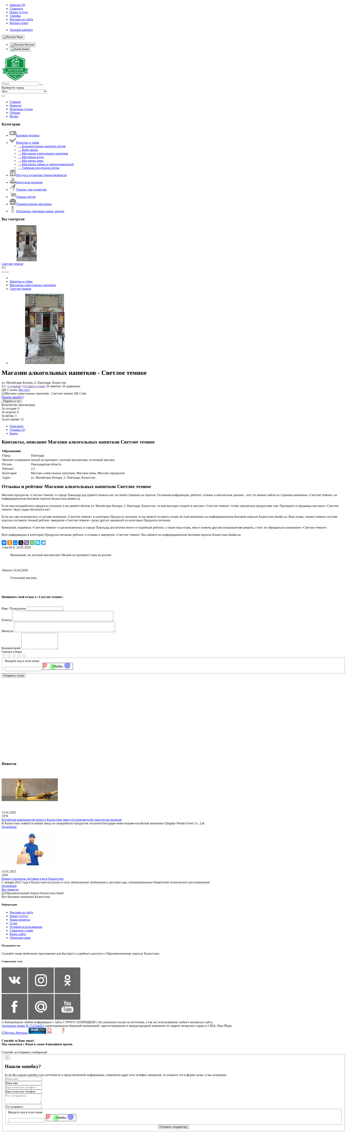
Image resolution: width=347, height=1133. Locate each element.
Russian (29, 44)
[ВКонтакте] (4, 542)
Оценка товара (12, 651)
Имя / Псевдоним (14, 608)
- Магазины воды (31, 157)
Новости (15, 105)
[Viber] (26, 542)
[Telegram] (43, 542)
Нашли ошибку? (13, 397)
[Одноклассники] (9, 542)
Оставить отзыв (34, 386)
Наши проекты (20, 919)
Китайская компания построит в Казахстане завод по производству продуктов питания (61, 819)
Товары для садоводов (31, 189)
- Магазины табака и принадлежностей (46, 164)
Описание (16, 426)
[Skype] (37, 542)
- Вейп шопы (28, 150)
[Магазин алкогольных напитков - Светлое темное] (45, 363)
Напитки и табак (27, 142)
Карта (14, 433)
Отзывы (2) (17, 429)
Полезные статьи (21, 109)
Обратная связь (20, 937)
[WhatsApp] (32, 542)
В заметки (54, 386)
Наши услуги (19, 916)
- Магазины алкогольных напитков (43, 153)
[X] (20, 542)
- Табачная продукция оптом (38, 168)
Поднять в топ (11, 401)
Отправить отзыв (13, 675)
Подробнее (9, 827)
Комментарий (11, 648)
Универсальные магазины (34, 204)
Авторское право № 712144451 (23, 1025)
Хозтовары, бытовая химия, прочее (40, 211)
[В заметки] (7, 272)
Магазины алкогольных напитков (33, 285)
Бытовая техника (27, 135)
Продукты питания (29, 182)
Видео (14, 116)
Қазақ (25, 49)
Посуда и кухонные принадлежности (41, 175)
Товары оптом (26, 196)
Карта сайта (18, 934)
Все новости (10, 889)
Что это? (24, 390)
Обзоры (15, 112)
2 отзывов (14, 386)
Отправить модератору (173, 1126)
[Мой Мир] (15, 542)
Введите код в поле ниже (22, 661)
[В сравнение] (3, 272)
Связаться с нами (21, 930)
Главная (15, 102)
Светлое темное (12, 263)
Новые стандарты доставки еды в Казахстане (33, 878)
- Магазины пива (30, 160)
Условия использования (26, 927)
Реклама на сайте (21, 912)
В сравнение (71, 386)
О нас (13, 923)
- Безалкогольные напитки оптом (41, 146)
